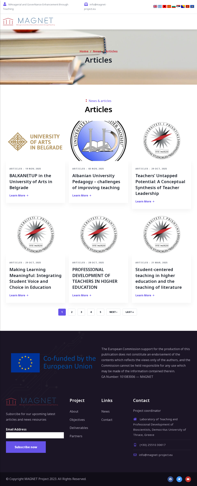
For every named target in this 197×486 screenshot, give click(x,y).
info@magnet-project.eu (156, 455)
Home (84, 51)
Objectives (77, 420)
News (97, 51)
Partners (76, 436)
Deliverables (79, 428)
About (74, 411)
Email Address (16, 429)
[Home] (29, 21)
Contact (106, 420)
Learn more (17, 195)
